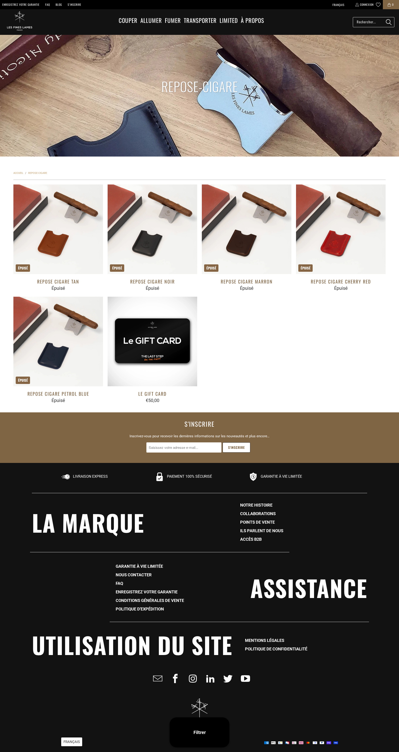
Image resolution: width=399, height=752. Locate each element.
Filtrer (199, 732)
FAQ (47, 4)
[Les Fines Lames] (17, 22)
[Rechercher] (388, 22)
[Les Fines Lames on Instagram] (191, 678)
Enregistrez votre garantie (20, 4)
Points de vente (257, 522)
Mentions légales (264, 640)
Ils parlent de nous (261, 531)
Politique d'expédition (140, 609)
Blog (59, 4)
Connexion (367, 4)
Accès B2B (251, 539)
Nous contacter (134, 575)
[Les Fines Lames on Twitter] (226, 678)
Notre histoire (256, 505)
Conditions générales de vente (150, 600)
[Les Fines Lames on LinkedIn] (209, 678)
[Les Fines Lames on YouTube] (244, 678)
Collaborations (258, 513)
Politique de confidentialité (276, 649)
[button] (128, 21)
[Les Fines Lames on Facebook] (173, 678)
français (338, 5)
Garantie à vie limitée (139, 566)
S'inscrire (74, 4)
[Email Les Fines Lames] (156, 678)
